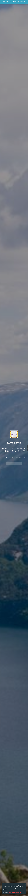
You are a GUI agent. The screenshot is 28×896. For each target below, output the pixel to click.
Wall (27, 448)
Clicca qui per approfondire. (15, 892)
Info (14, 463)
